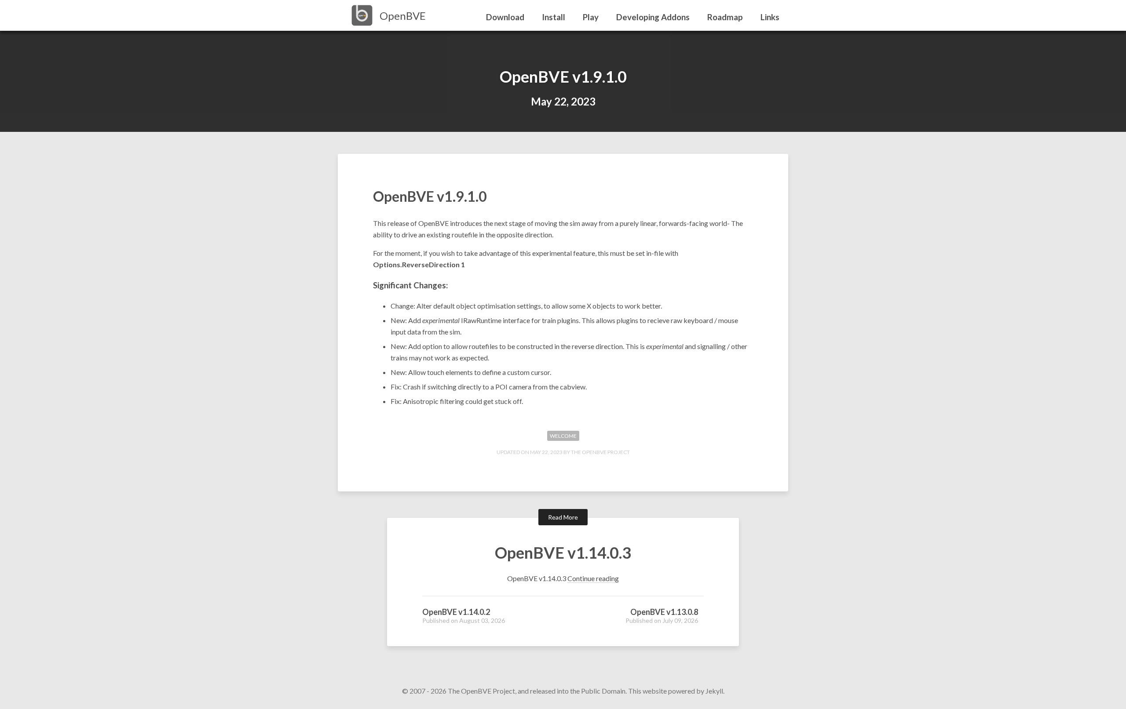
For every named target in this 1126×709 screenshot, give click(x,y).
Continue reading (593, 578)
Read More (563, 517)
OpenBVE (403, 15)
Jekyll (714, 691)
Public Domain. (604, 691)
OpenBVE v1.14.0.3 (563, 552)
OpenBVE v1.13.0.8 (664, 612)
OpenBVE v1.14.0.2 (456, 612)
